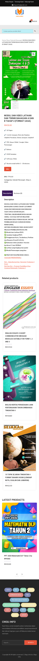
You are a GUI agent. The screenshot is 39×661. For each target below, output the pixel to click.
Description (7, 193)
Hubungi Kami (29, 2)
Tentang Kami (19, 2)
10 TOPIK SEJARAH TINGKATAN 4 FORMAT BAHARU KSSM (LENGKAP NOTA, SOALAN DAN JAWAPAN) (18, 477)
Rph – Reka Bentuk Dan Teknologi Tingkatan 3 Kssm (19, 263)
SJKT (15, 610)
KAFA (31, 590)
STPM (31, 610)
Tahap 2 (28, 180)
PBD (27, 595)
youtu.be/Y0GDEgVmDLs (12, 257)
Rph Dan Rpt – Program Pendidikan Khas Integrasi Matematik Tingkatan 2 (17, 267)
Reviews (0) (18, 193)
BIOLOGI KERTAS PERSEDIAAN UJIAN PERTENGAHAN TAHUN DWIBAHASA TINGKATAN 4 (19, 407)
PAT (16, 590)
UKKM (15, 615)
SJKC (7, 610)
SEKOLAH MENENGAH (11, 605)
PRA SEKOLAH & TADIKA (19, 600)
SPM (23, 610)
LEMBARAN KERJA (15, 595)
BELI (7, 169)
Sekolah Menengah (16, 40)
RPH (23, 590)
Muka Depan (9, 2)
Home (4, 40)
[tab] (7, 193)
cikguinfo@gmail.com (20, 5)
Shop (8, 40)
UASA (6, 182)
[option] (19, 535)
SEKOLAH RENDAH (29, 605)
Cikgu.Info (27, 654)
